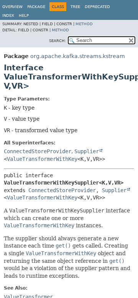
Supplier (86, 151)
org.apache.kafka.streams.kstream (77, 56)
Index (8, 15)
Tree (75, 7)
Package (36, 7)
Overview (12, 7)
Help (24, 15)
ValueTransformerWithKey (42, 159)
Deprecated (97, 7)
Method (84, 24)
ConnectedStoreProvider (37, 151)
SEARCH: (57, 41)
